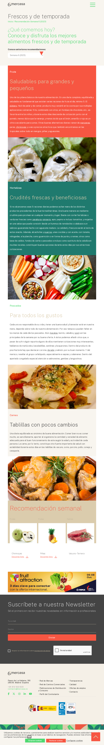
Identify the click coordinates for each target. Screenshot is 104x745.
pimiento (47, 219)
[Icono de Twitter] (14, 693)
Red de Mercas (46, 681)
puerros (48, 232)
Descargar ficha (18, 557)
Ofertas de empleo (78, 688)
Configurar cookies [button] (74, 740)
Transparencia (76, 681)
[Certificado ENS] (71, 708)
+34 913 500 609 (16, 687)
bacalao (54, 333)
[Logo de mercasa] (33, 708)
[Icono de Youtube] (30, 693)
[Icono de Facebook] (9, 693)
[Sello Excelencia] (62, 709)
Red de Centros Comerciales (52, 684)
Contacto (74, 692)
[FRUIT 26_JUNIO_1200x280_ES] (52, 591)
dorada (50, 350)
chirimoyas (21, 127)
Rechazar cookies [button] (56, 741)
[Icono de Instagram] (19, 693)
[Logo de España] (47, 708)
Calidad (73, 684)
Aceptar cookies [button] (35, 741)
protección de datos (42, 651)
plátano (13, 106)
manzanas (85, 123)
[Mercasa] (16, 6)
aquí (29, 737)
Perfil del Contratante (49, 694)
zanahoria (37, 219)
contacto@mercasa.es (18, 689)
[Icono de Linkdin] (25, 693)
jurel (77, 333)
